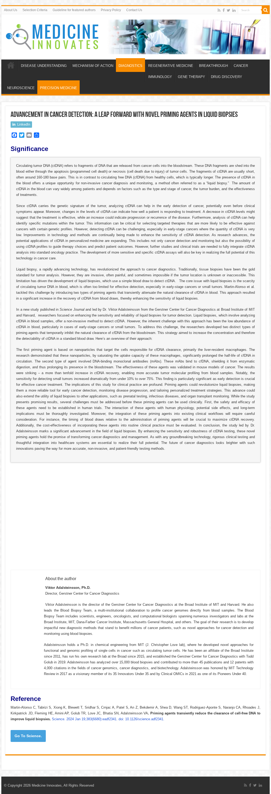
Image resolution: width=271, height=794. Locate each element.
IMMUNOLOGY (160, 77)
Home (11, 65)
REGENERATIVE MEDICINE (170, 66)
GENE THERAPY (191, 77)
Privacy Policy (111, 10)
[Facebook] (223, 10)
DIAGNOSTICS (130, 66)
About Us (10, 10)
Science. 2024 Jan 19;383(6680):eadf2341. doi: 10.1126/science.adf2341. (108, 719)
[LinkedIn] (234, 10)
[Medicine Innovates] (52, 35)
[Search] (266, 10)
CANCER (241, 66)
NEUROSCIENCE (21, 88)
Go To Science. (28, 736)
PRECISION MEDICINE (58, 88)
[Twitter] (228, 10)
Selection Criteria (34, 10)
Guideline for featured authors (74, 10)
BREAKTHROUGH (213, 66)
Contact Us (134, 10)
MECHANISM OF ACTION (93, 66)
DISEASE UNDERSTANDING (44, 66)
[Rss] (219, 10)
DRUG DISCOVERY (226, 77)
